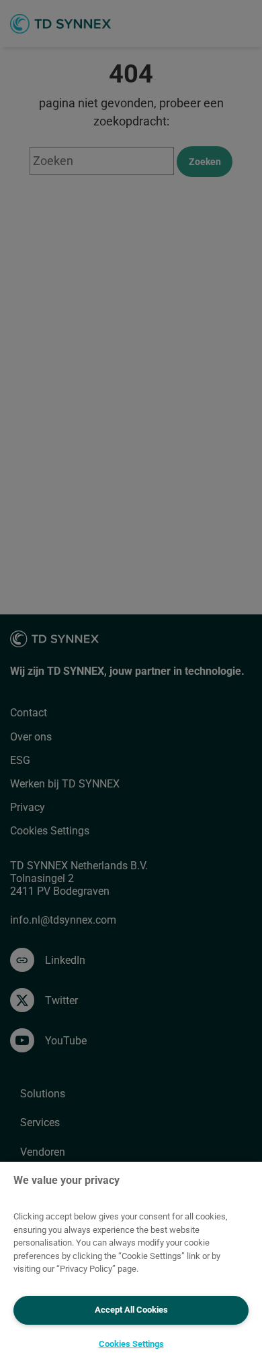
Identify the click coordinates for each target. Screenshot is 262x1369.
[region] (131, 1265)
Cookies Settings (131, 1344)
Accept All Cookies (131, 1310)
